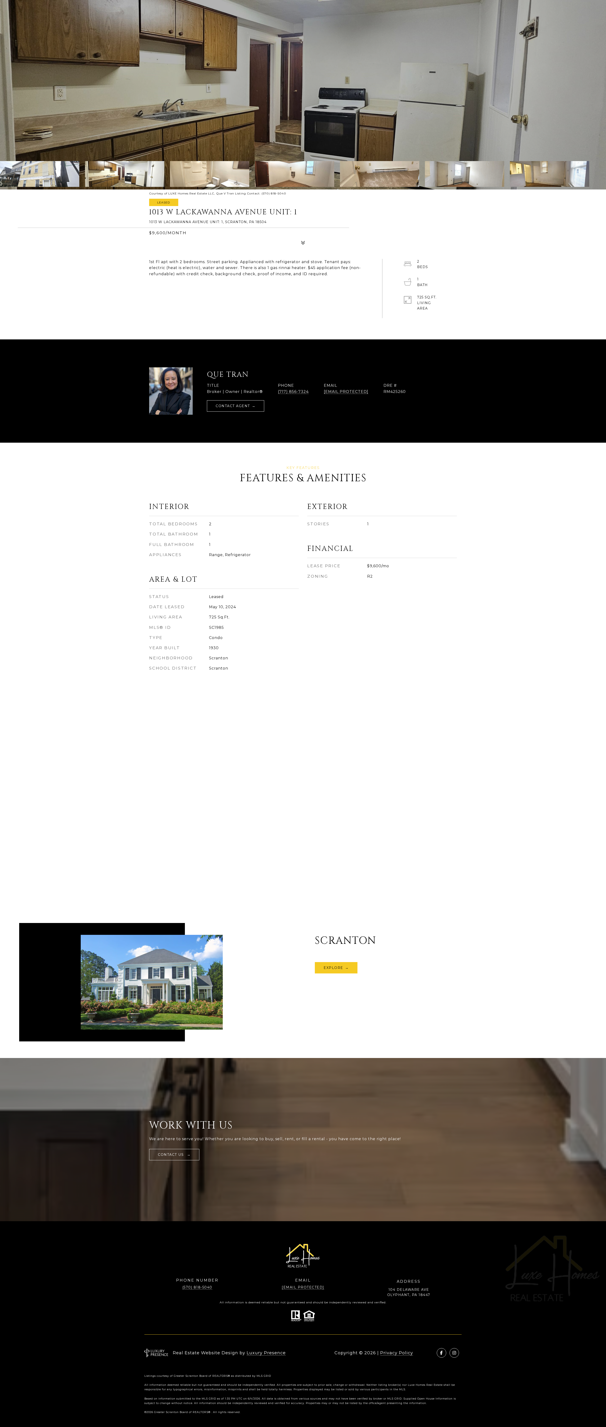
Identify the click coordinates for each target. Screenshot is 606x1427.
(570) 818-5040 (197, 1287)
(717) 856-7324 (293, 391)
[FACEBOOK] (441, 1353)
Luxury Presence (266, 1352)
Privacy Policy (396, 1352)
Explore (333, 968)
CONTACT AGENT (233, 406)
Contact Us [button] (171, 1154)
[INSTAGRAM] (454, 1353)
